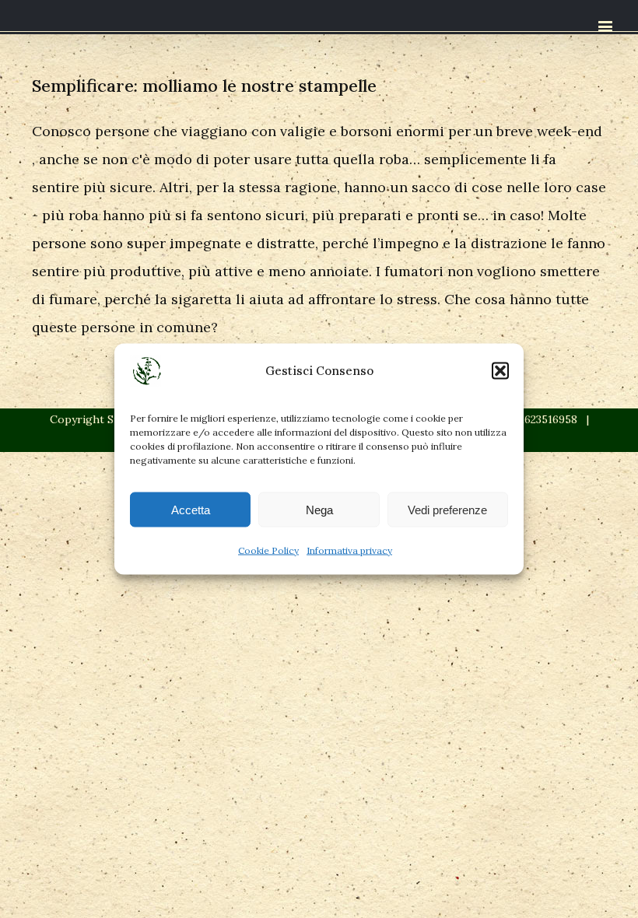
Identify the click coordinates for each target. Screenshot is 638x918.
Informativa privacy (349, 550)
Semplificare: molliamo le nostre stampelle (204, 85)
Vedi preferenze (447, 509)
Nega (319, 509)
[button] (500, 371)
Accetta (190, 509)
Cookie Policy (268, 550)
